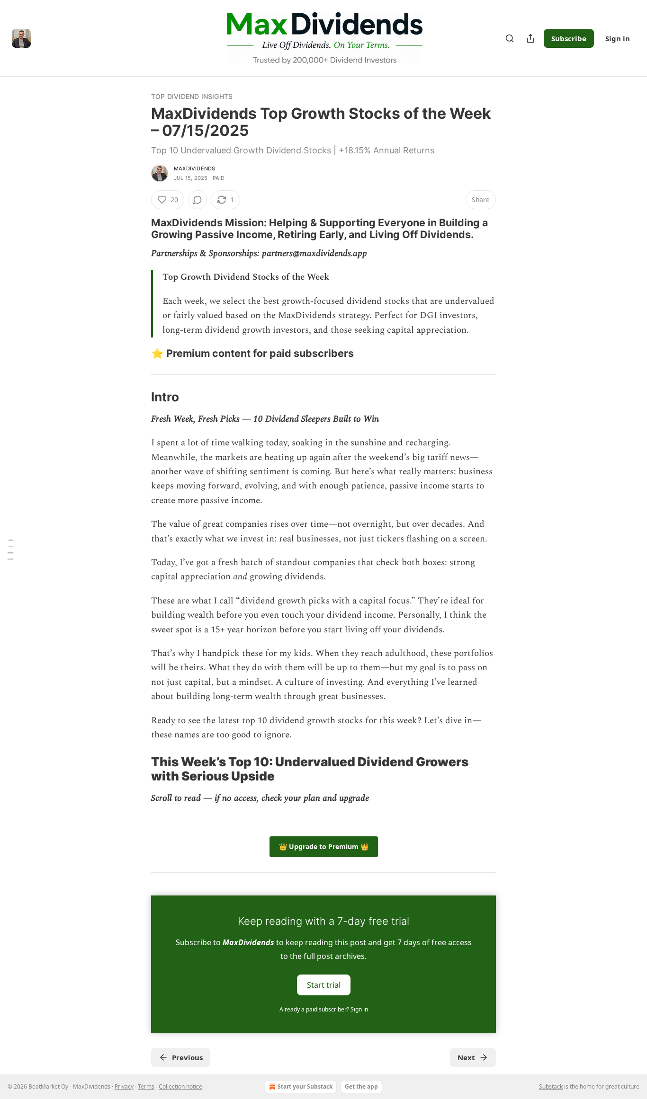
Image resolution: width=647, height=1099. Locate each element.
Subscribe (568, 38)
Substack (551, 1086)
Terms (146, 1086)
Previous (187, 1057)
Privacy (124, 1086)
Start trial (324, 985)
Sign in (617, 38)
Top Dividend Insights (192, 96)
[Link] (137, 228)
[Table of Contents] (10, 549)
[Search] (509, 38)
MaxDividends (194, 168)
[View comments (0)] (197, 199)
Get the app (361, 1086)
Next (466, 1057)
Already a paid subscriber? (323, 1009)
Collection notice (180, 1086)
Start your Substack (305, 1086)
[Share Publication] (530, 38)
